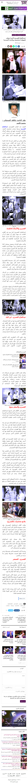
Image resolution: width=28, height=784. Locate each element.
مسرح (4, 773)
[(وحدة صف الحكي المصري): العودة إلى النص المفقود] (24, 737)
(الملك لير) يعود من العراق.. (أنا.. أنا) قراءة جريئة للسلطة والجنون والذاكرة (15, 724)
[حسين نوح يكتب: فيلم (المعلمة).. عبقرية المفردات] (24, 744)
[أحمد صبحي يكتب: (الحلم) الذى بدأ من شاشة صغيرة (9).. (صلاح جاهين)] (23, 366)
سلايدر (17, 35)
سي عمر (23, 607)
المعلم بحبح (17, 605)
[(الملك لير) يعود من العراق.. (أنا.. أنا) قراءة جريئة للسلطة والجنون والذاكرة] (7, 650)
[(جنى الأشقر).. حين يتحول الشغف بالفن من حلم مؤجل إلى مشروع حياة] (24, 765)
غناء (13, 773)
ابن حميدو (20, 603)
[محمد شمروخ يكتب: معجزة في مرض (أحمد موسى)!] (23, 361)
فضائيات (17, 775)
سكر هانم (7, 605)
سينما (13, 35)
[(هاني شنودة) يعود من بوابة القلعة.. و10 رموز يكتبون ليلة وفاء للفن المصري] (24, 758)
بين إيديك (12, 605)
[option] (14, 718)
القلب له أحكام (23, 605)
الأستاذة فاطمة (10, 603)
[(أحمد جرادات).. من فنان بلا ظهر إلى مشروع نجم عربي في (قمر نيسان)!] (23, 356)
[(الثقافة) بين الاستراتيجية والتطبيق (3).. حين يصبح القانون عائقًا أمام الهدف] (24, 751)
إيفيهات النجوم (22, 35)
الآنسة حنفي (16, 603)
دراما (24, 653)
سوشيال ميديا (10, 775)
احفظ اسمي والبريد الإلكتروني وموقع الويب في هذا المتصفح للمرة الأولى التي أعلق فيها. (14, 697)
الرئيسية (22, 773)
